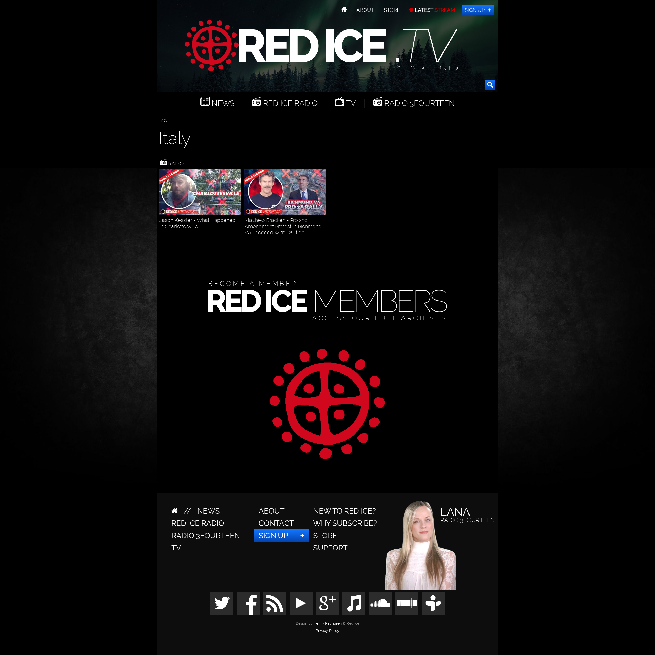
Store (392, 10)
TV (350, 103)
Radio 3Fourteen (418, 103)
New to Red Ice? (344, 511)
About (365, 10)
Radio (175, 163)
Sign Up (475, 10)
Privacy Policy (327, 631)
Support (330, 547)
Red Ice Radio (289, 103)
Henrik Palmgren (328, 623)
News (222, 103)
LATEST (434, 10)
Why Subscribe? (345, 523)
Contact (276, 523)
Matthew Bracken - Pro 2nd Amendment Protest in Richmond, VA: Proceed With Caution (283, 226)
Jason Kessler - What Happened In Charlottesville (197, 223)
